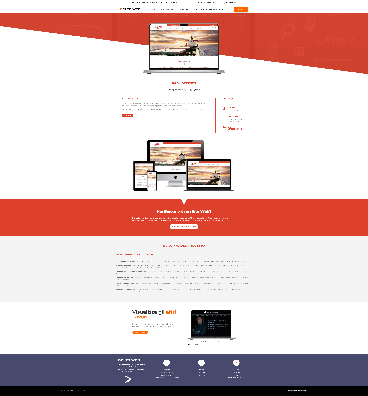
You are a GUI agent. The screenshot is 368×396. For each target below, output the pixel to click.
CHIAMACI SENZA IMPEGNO (184, 226)
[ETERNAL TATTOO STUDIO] (211, 325)
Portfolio (236, 375)
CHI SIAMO (213, 9)
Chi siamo (236, 373)
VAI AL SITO (127, 116)
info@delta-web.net (167, 375)
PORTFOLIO (190, 9)
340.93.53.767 (231, 3)
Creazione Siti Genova (236, 378)
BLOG (221, 9)
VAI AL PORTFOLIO (140, 332)
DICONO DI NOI (201, 9)
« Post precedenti (193, 344)
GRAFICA (181, 9)
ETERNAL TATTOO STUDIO (211, 342)
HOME (153, 9)
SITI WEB (161, 9)
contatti (241, 9)
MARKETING (170, 9)
